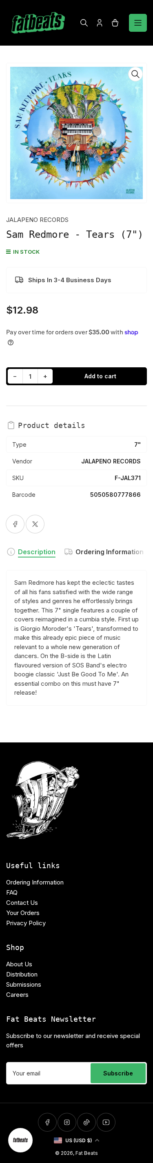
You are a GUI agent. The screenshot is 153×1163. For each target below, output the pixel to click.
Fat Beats (86, 1153)
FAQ (12, 892)
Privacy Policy (26, 923)
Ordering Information (109, 552)
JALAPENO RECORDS (37, 220)
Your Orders (23, 913)
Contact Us (22, 902)
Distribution (22, 974)
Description (36, 552)
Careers (17, 994)
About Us (19, 964)
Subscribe (118, 1073)
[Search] (84, 23)
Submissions (23, 984)
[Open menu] (138, 23)
